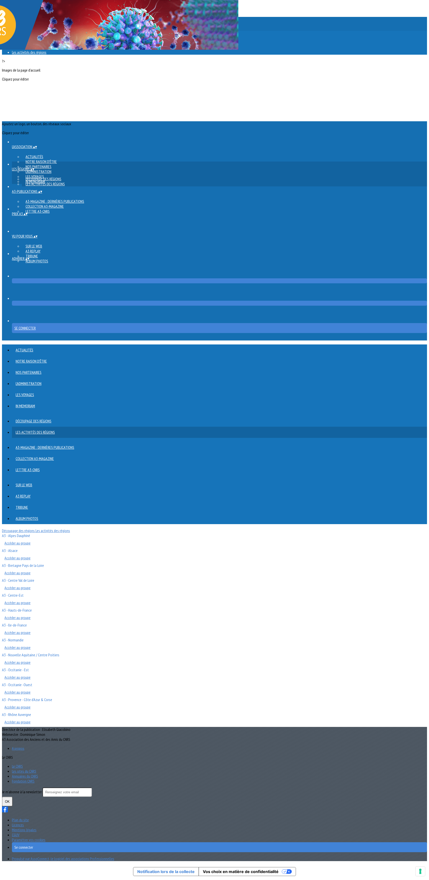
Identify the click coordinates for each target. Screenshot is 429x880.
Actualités (34, 156)
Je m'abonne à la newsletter (22, 791)
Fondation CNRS (23, 781)
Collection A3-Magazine (45, 206)
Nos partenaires (38, 166)
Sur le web (34, 246)
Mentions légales (24, 829)
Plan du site (20, 819)
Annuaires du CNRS (25, 776)
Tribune (32, 255)
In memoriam (25, 405)
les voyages (25, 394)
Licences (18, 824)
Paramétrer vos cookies (28, 839)
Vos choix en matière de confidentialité (241, 871)
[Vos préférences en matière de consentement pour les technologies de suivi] (420, 871)
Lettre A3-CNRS (38, 211)
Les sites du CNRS (24, 771)
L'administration (38, 171)
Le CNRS (17, 766)
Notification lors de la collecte (166, 871)
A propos (18, 748)
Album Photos (37, 260)
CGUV (15, 834)
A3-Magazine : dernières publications (55, 201)
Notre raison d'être (41, 161)
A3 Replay (33, 251)
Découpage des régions (43, 178)
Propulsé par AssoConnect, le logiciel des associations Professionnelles (63, 858)
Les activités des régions (29, 52)
